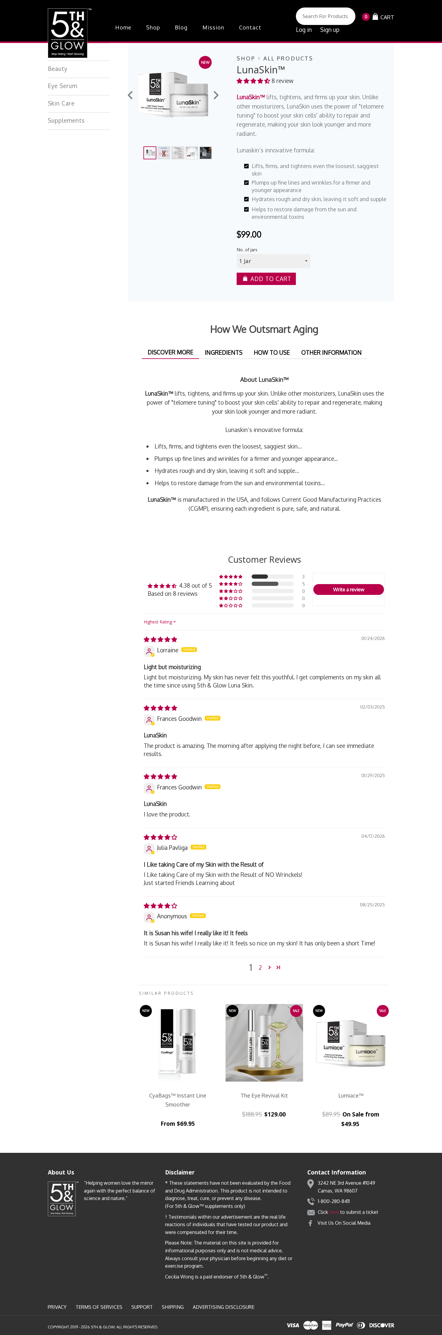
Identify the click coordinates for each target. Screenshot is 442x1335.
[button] (254, 80)
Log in (304, 29)
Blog (181, 27)
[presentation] (130, 96)
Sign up (329, 29)
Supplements (66, 120)
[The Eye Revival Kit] (264, 1043)
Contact (250, 27)
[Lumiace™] (351, 1043)
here (334, 1212)
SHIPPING (173, 1307)
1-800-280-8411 (334, 1201)
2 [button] (260, 967)
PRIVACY (57, 1307)
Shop (153, 27)
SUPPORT (142, 1307)
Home (123, 27)
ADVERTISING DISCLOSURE (223, 1307)
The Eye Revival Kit (264, 1095)
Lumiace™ (351, 1095)
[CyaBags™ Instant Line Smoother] (177, 1043)
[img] (160, 639)
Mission (213, 27)
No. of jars (247, 249)
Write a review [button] (348, 589)
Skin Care (61, 103)
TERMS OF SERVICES (98, 1307)
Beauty (57, 68)
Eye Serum (62, 85)
